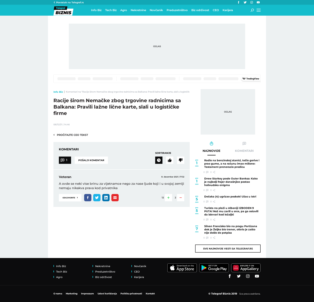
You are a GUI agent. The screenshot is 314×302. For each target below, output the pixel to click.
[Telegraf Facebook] (238, 2)
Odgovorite (70, 197)
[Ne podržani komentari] (180, 160)
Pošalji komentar (91, 160)
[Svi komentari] (158, 160)
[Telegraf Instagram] (251, 2)
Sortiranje (163, 152)
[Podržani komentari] (169, 160)
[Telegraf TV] (258, 2)
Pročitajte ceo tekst (70, 135)
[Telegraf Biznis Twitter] (245, 2)
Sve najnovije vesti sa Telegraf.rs (228, 248)
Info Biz (58, 91)
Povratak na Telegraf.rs (70, 2)
